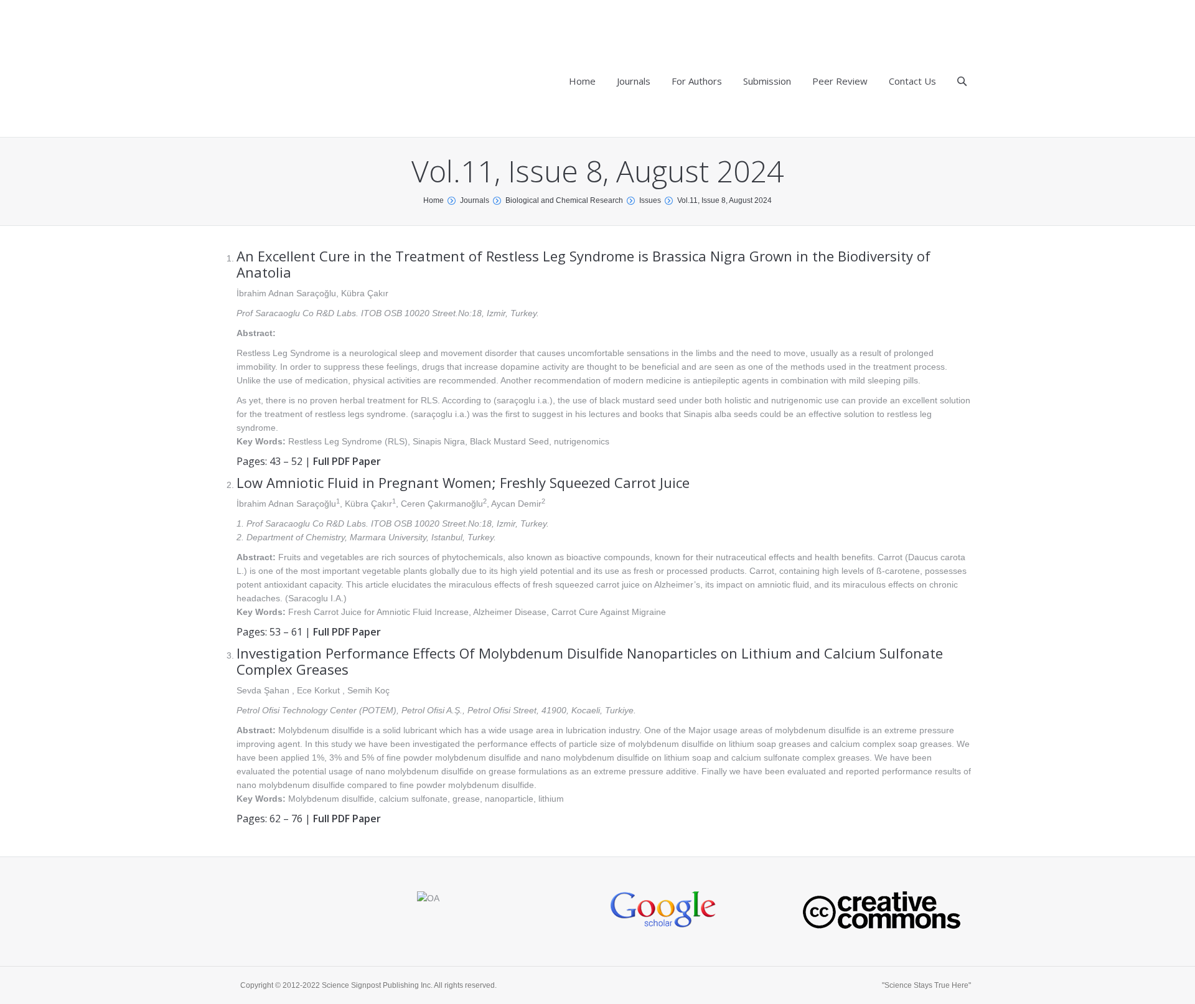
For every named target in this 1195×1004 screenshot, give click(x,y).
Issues (650, 200)
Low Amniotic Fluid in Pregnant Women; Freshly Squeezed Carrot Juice (463, 482)
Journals (474, 200)
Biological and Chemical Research (564, 200)
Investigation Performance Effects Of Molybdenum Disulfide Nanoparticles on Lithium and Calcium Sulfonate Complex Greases (590, 661)
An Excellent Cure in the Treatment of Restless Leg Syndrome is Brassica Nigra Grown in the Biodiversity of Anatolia (583, 263)
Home (433, 200)
